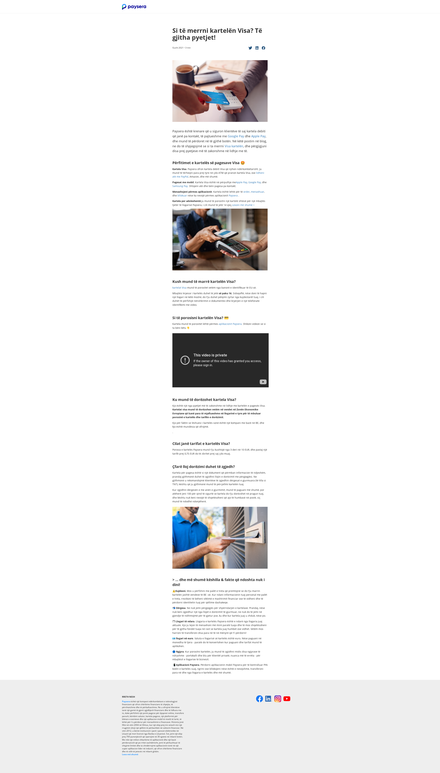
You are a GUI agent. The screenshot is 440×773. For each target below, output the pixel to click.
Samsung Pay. (180, 186)
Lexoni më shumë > (243, 205)
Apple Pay (258, 136)
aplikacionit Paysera (230, 323)
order (246, 191)
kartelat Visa (179, 287)
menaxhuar (257, 191)
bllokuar (182, 195)
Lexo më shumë (130, 754)
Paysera (233, 195)
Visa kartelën (234, 146)
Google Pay (236, 136)
